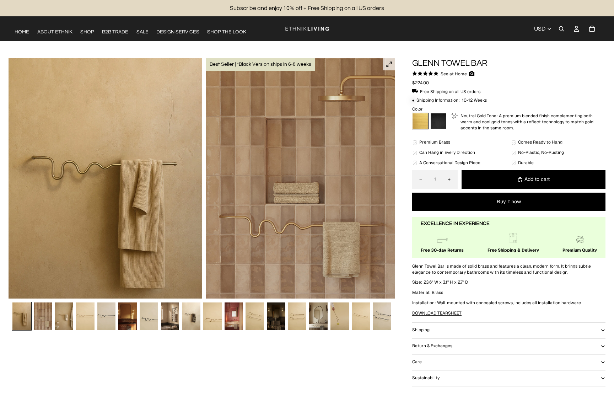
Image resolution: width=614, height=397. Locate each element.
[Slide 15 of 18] (318, 315)
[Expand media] (389, 64)
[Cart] (592, 29)
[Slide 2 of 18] (43, 315)
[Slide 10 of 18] (212, 315)
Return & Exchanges (432, 346)
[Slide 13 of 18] (276, 315)
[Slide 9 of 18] (191, 315)
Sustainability (426, 378)
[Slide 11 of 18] (234, 315)
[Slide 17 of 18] (361, 315)
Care (417, 362)
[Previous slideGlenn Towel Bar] (16, 178)
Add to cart (537, 179)
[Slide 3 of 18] (64, 315)
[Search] (561, 29)
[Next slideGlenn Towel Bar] (387, 178)
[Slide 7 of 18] (149, 315)
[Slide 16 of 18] (339, 315)
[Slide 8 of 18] (170, 315)
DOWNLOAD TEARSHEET (437, 313)
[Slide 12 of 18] (255, 315)
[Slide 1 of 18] (21, 315)
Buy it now (509, 201)
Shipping (421, 330)
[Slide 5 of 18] (106, 315)
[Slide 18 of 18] (382, 315)
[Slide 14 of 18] (297, 315)
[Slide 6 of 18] (127, 315)
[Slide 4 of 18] (85, 315)
